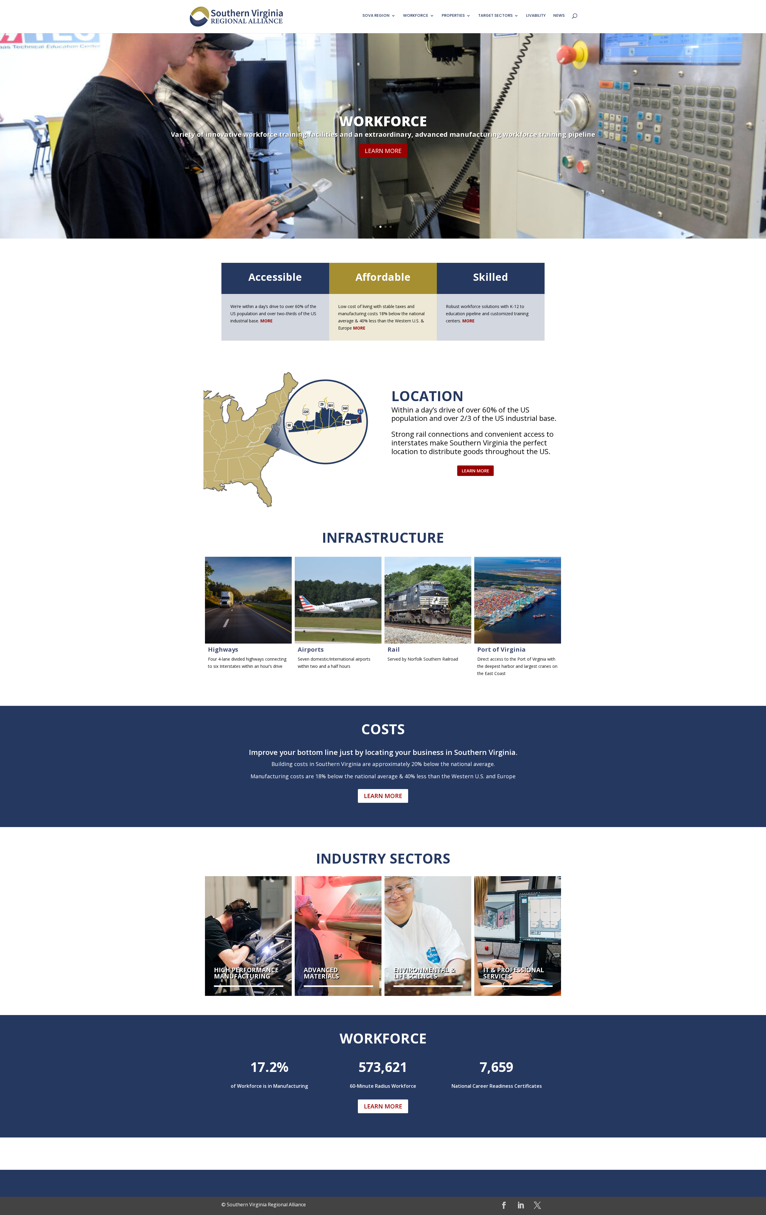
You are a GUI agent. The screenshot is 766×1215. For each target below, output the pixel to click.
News (559, 15)
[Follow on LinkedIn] (520, 1205)
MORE (359, 328)
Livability (536, 15)
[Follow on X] (537, 1205)
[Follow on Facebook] (504, 1205)
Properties (383, 141)
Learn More (383, 171)
